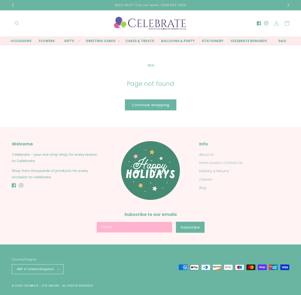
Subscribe (190, 227)
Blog (202, 187)
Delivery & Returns (214, 171)
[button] (17, 23)
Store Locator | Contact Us (221, 162)
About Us (206, 154)
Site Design (50, 285)
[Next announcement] (288, 5)
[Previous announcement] (13, 5)
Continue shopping (150, 104)
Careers (205, 179)
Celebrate (31, 285)
